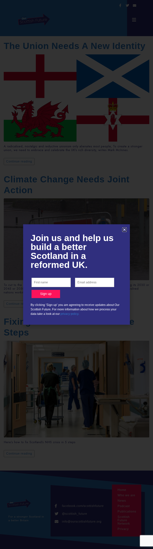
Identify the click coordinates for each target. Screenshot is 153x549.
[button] (124, 229)
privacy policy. (69, 313)
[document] (76, 274)
